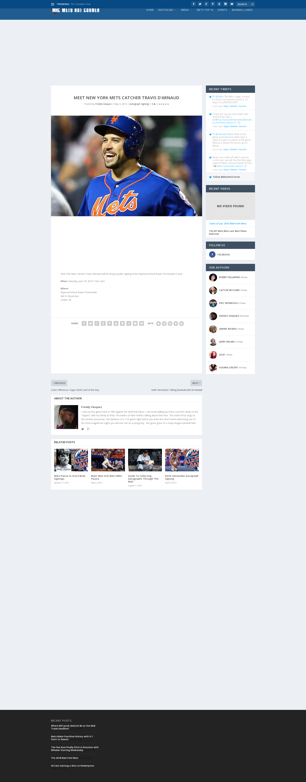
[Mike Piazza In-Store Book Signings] (71, 460)
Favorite (242, 106)
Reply (226, 106)
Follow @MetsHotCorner (226, 176)
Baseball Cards (242, 10)
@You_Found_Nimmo (226, 119)
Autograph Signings (139, 103)
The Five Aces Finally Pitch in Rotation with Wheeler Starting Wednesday (75, 749)
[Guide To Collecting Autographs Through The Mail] (145, 460)
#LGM (242, 119)
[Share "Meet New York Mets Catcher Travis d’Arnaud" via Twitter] (90, 323)
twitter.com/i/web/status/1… (230, 166)
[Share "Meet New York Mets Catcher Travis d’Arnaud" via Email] (135, 323)
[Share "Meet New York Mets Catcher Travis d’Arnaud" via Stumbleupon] (129, 323)
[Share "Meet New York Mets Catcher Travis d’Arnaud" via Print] (141, 323)
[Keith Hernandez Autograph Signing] (182, 460)
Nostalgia (165, 10)
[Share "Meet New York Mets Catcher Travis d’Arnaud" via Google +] (97, 323)
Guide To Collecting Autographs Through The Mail (143, 478)
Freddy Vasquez (103, 103)
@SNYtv (219, 96)
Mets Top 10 (205, 10)
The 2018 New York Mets (64, 757)
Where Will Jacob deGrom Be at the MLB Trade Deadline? (73, 727)
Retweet (233, 106)
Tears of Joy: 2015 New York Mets (227, 223)
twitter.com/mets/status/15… (231, 121)
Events (222, 10)
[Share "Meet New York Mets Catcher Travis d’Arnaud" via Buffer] (122, 323)
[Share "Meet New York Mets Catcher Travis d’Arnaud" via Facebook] (84, 323)
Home (150, 10)
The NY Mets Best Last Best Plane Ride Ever (228, 232)
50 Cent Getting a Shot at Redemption (72, 765)
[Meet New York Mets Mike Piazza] (108, 460)
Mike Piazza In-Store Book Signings (69, 477)
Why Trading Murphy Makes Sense (88, 4)
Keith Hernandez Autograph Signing (182, 477)
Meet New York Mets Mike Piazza (106, 477)
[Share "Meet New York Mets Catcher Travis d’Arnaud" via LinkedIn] (116, 323)
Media (185, 10)
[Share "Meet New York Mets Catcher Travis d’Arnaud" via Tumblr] (103, 323)
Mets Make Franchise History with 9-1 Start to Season (72, 738)
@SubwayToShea (224, 134)
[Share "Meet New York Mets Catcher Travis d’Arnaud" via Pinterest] (109, 323)
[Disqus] (126, 539)
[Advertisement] (146, 57)
